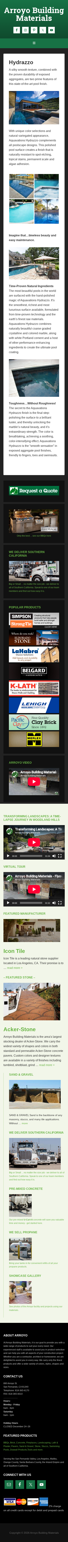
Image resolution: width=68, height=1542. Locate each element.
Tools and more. (35, 1449)
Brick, (13, 1442)
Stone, (38, 1446)
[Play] (8, 856)
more (25, 1123)
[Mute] (54, 856)
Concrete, (21, 1442)
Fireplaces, (31, 1442)
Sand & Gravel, (26, 1446)
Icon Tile (14, 951)
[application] (34, 842)
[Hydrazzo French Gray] (46, 186)
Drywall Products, (18, 1449)
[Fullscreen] (60, 856)
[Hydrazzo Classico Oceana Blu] (21, 186)
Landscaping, (44, 1442)
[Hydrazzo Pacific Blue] (46, 211)
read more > (14, 967)
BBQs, (6, 1442)
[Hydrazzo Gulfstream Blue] (21, 211)
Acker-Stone (19, 1029)
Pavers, (15, 1446)
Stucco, (45, 1446)
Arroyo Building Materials (34, 14)
